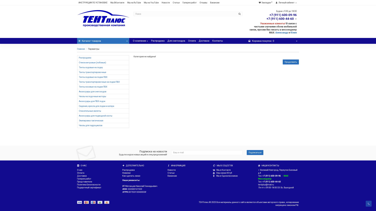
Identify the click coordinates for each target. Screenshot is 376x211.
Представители (84, 182)
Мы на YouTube (151, 2)
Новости (166, 2)
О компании (139, 40)
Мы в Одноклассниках (227, 176)
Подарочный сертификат (89, 187)
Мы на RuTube (134, 2)
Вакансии (214, 2)
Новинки (126, 173)
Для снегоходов (176, 40)
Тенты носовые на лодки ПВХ (93, 87)
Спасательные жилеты (90, 111)
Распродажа (157, 40)
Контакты (217, 40)
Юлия (294, 32)
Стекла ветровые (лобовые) (92, 62)
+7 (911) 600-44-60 (271, 182)
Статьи (176, 2)
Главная (81, 49)
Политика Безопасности (88, 184)
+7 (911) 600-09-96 (271, 176)
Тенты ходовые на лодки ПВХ (93, 77)
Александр (281, 32)
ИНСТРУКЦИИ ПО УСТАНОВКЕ (93, 2)
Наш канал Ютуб (224, 173)
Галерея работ (190, 2)
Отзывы (203, 2)
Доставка (204, 40)
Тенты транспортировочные (92, 72)
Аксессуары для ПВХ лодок (92, 101)
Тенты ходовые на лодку (91, 67)
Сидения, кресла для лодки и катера (96, 106)
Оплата (192, 40)
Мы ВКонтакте (117, 2)
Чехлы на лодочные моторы (92, 96)
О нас (79, 170)
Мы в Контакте (223, 170)
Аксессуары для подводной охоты (95, 116)
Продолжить (291, 62)
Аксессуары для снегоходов (92, 91)
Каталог (91, 40)
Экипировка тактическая (91, 120)
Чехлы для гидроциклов (90, 125)
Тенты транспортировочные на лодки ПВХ (99, 82)
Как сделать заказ (131, 176)
